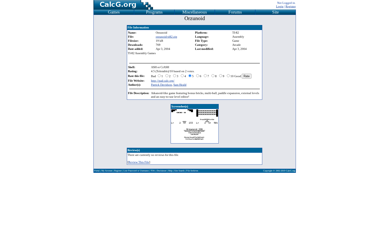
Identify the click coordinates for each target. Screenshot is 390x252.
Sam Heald (179, 84)
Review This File (138, 162)
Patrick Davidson (161, 84)
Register (291, 6)
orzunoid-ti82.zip (166, 36)
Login (279, 6)
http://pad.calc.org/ (162, 80)
